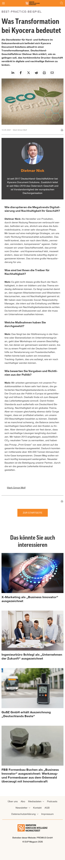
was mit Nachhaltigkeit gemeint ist (40, 296)
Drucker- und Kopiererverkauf (26, 251)
